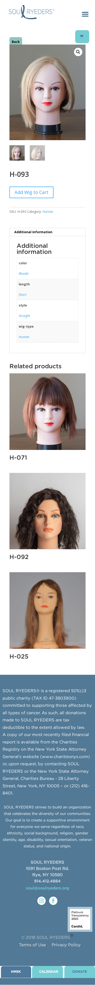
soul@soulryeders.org (47, 888)
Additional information (33, 232)
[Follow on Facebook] (53, 901)
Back (16, 41)
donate (79, 971)
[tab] (47, 232)
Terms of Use (32, 945)
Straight (24, 315)
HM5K (16, 971)
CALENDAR (48, 971)
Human (47, 211)
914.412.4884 (47, 881)
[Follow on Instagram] (41, 901)
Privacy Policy (66, 945)
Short (23, 294)
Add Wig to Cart (31, 192)
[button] (78, 52)
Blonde (24, 273)
